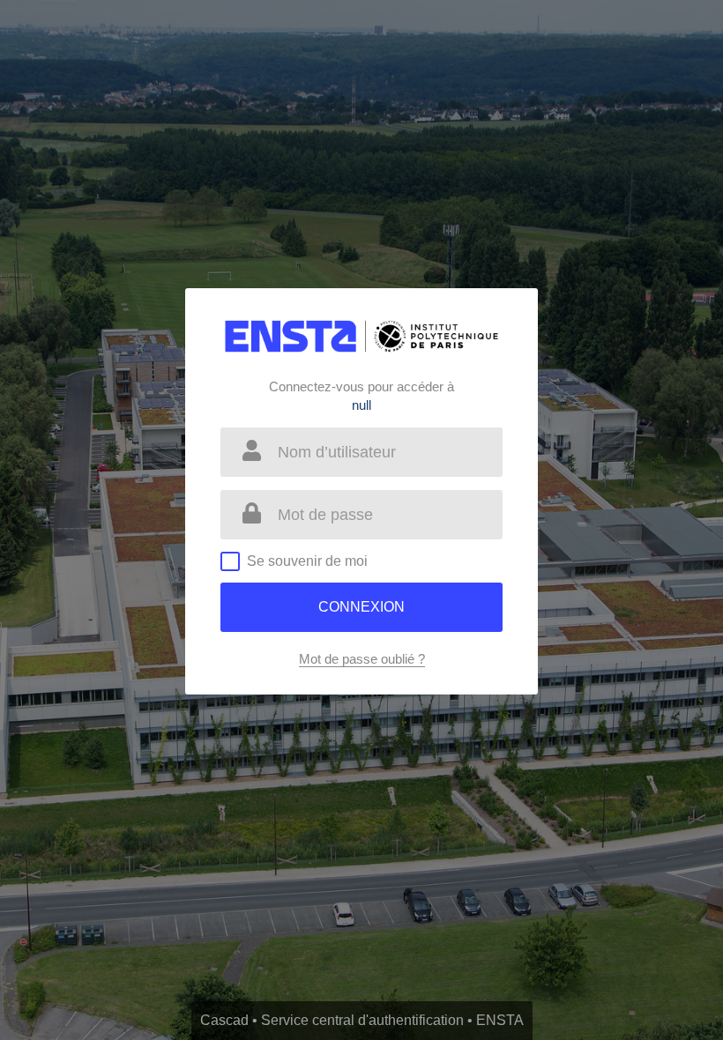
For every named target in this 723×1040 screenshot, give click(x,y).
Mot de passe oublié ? (362, 658)
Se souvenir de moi (307, 560)
